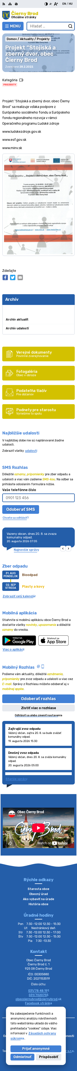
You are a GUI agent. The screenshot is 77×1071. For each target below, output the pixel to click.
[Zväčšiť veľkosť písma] (56, 4)
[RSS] (4, 4)
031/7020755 (38, 995)
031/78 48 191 (38, 990)
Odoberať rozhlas (38, 698)
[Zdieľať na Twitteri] (13, 277)
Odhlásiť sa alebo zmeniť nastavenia (38, 715)
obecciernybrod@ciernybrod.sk (38, 999)
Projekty (9, 84)
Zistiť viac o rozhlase (38, 708)
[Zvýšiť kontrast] (46, 4)
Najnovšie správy (26, 550)
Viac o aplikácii (13, 649)
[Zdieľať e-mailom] (20, 277)
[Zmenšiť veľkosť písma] (51, 4)
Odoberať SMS (20, 509)
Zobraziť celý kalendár (19, 596)
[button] (63, 549)
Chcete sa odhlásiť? (16, 517)
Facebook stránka (38, 1003)
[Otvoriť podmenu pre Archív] (70, 309)
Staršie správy (16, 779)
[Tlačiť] (16, 4)
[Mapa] (10, 4)
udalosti (31, 451)
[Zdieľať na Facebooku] (5, 277)
